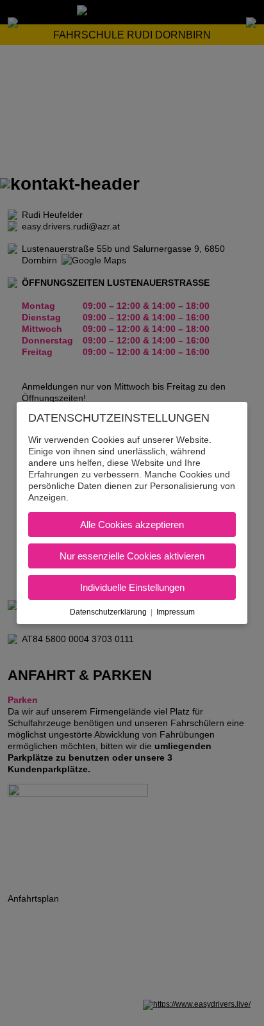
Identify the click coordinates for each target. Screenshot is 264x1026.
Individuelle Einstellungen (132, 587)
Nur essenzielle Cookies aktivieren (132, 555)
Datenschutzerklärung (108, 612)
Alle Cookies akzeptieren (132, 524)
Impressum (175, 612)
